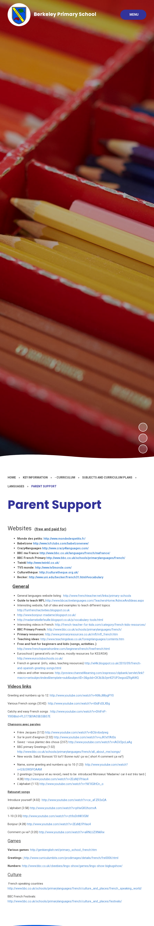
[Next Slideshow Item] (143, 427)
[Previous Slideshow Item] (143, 438)
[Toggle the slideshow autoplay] (143, 449)
